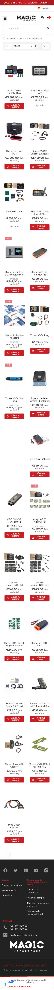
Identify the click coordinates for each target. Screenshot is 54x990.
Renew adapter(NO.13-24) (39, 583)
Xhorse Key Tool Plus (14, 152)
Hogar (4, 38)
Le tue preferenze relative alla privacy (30, 981)
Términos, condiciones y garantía (38, 904)
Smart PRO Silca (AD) (39, 92)
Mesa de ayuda (9, 890)
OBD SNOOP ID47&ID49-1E (14, 520)
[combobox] (24, 29)
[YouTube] (37, 870)
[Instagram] (47, 870)
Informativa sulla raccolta (17, 986)
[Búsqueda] (48, 28)
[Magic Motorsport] (26, 18)
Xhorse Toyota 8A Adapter (14, 765)
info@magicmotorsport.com (24, 935)
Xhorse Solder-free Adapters (14, 336)
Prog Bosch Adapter (14, 826)
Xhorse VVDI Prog (39, 335)
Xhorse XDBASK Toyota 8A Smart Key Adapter (14, 705)
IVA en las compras (36, 898)
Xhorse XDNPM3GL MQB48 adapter (14, 644)
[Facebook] (6, 870)
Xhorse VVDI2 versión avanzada (40, 152)
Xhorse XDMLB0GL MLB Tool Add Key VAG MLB (40, 705)
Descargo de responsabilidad (35, 912)
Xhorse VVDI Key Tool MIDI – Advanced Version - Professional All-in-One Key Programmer (40, 213)
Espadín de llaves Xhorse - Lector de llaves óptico (39, 399)
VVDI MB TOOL (14, 211)
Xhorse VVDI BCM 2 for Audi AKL (39, 765)
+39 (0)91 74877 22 (18, 926)
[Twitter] (16, 870)
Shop (12, 38)
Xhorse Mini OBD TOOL (40, 644)
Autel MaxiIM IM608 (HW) (14, 92)
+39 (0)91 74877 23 (18, 929)
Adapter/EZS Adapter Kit (39, 520)
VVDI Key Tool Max (40, 459)
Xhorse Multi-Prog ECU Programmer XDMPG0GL (14, 273)
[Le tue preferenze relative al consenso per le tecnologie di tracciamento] (5, 985)
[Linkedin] (27, 870)
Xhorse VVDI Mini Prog (14, 399)
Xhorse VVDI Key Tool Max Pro (40, 273)
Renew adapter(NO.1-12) (14, 583)
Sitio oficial (7, 895)
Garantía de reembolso (32, 891)
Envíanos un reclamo (12, 885)
